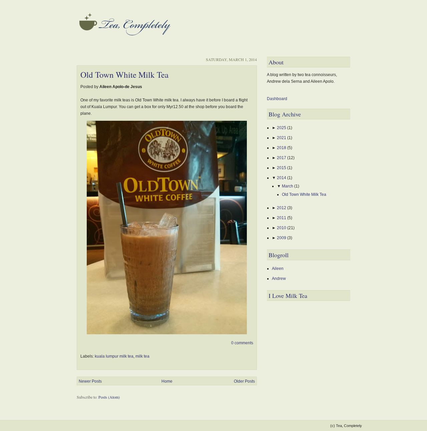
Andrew (279, 278)
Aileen (278, 268)
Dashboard (277, 98)
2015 (282, 167)
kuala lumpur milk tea (114, 356)
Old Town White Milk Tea (124, 74)
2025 (282, 127)
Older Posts (244, 381)
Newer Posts (90, 381)
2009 (282, 238)
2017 (282, 157)
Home (166, 381)
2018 (282, 147)
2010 (282, 228)
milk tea (142, 356)
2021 (282, 137)
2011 (282, 218)
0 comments (242, 343)
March (288, 186)
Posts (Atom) (109, 397)
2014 (282, 177)
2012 (282, 207)
